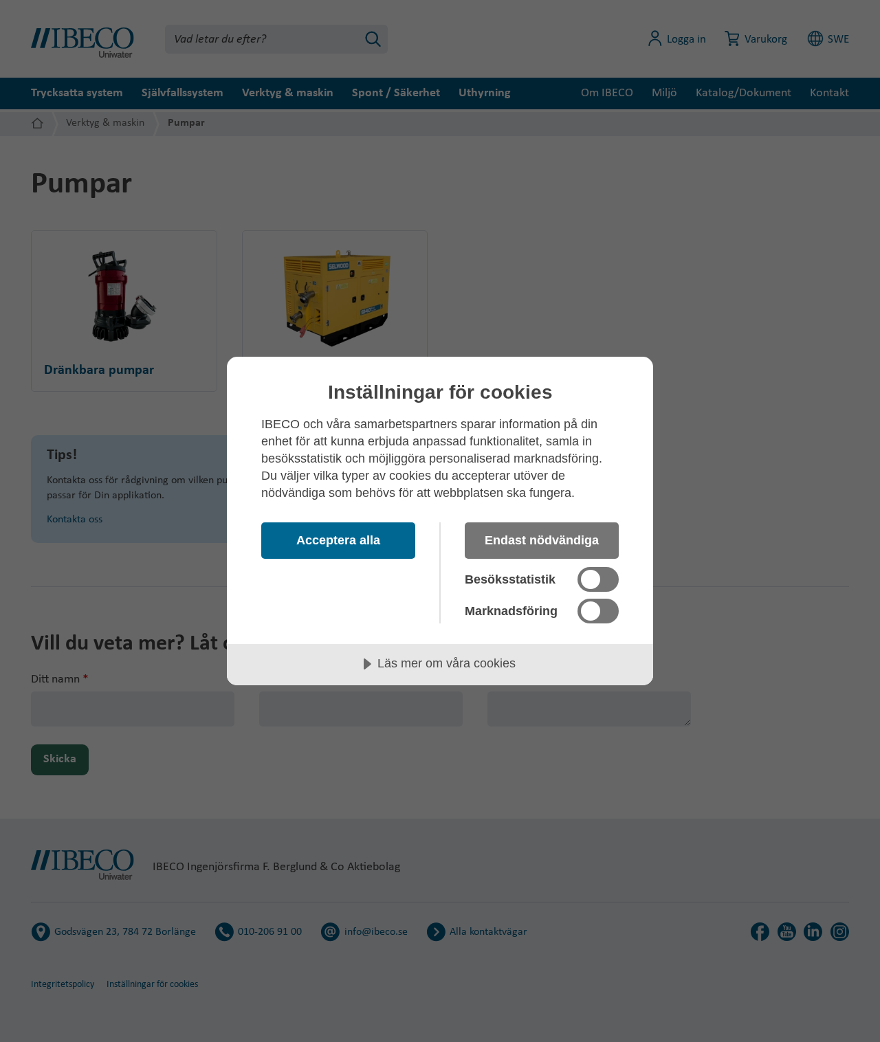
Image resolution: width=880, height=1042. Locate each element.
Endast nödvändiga (542, 540)
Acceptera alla (338, 540)
